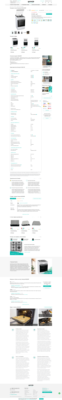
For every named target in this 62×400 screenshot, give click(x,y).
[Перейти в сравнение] (45, 2)
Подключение (26, 391)
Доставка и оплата (27, 390)
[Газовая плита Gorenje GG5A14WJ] (25, 42)
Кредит (25, 393)
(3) (40, 229)
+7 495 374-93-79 (13, 1)
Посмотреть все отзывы (37, 198)
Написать (47, 118)
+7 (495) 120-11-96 (47, 115)
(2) (29, 229)
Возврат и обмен (35, 392)
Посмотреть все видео (48, 307)
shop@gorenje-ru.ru (45, 388)
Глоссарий (34, 390)
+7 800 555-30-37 (13, 2)
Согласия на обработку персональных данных (31, 399)
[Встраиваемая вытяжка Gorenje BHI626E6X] (36, 223)
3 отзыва (36, 10)
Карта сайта (43, 396)
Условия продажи (27, 392)
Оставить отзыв (13, 198)
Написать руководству (47, 392)
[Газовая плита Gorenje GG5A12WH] (14, 42)
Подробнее (47, 110)
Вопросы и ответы (35, 391)
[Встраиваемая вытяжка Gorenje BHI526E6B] (25, 223)
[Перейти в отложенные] (42, 2)
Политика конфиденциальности (28, 396)
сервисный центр (25, 302)
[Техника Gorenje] (31, 2)
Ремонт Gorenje (35, 393)
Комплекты (44, 4)
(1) (40, 48)
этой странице (26, 294)
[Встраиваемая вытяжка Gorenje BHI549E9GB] (14, 223)
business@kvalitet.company (46, 390)
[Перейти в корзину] (48, 2)
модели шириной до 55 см (18, 286)
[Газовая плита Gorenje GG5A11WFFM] (36, 42)
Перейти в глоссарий (27, 252)
